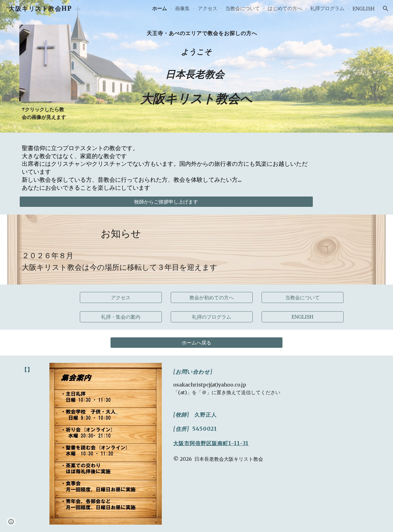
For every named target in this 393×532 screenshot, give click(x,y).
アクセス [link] (207, 8)
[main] (45, 113)
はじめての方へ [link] (285, 8)
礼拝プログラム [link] (327, 8)
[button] (385, 8)
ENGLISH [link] (363, 9)
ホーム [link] (159, 8)
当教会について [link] (242, 8)
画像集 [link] (182, 8)
